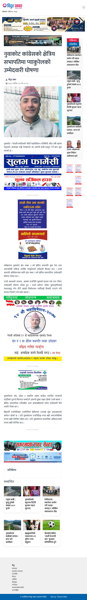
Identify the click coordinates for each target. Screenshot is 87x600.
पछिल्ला (73, 40)
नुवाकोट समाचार (17, 571)
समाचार (14, 568)
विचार (14, 576)
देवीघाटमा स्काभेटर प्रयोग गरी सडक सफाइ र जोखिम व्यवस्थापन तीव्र (51, 505)
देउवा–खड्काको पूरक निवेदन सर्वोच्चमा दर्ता (73, 153)
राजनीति (14, 573)
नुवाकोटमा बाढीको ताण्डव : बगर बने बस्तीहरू (12, 537)
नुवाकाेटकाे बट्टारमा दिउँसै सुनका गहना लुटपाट (30, 504)
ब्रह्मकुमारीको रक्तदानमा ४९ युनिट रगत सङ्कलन (30, 537)
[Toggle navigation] (84, 7)
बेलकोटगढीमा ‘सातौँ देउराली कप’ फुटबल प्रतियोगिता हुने (50, 537)
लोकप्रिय (73, 44)
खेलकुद (14, 582)
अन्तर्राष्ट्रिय (15, 590)
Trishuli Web (62, 596)
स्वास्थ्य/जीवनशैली (18, 587)
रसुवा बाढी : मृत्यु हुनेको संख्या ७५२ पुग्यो (11, 504)
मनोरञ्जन (14, 584)
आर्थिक (14, 579)
